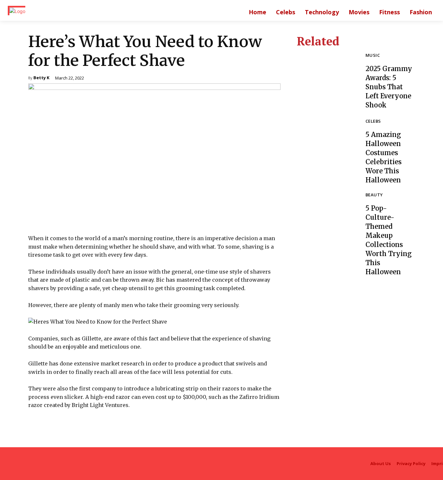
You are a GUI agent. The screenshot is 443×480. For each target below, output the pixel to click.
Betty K (41, 78)
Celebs (373, 121)
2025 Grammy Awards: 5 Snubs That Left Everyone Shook (388, 87)
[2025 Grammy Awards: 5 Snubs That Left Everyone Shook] (326, 81)
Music (372, 55)
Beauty (374, 195)
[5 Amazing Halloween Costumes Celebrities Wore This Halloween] (326, 148)
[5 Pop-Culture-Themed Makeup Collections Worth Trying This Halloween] (326, 222)
